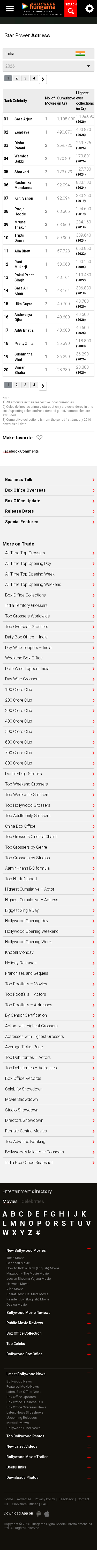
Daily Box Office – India (26, 637)
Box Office (24, 1333)
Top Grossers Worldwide (27, 616)
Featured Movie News (22, 1386)
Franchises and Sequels (26, 973)
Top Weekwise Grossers (27, 794)
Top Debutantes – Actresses (31, 1068)
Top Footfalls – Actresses (28, 1005)
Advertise (24, 1499)
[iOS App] (46, 1513)
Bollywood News (19, 1381)
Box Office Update (22, 501)
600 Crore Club (18, 742)
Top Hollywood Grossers (27, 805)
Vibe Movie (14, 1289)
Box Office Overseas (25, 490)
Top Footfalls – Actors (25, 994)
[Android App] (38, 1513)
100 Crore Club (18, 689)
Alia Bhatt (22, 251)
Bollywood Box (24, 1354)
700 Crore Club (18, 753)
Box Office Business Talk (24, 1402)
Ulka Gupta (23, 304)
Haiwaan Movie (17, 1284)
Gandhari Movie (18, 1263)
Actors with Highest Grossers (31, 1026)
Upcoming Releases (21, 1418)
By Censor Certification (26, 1015)
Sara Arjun (23, 119)
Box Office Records (23, 1078)
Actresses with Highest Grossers (34, 1036)
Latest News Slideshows (24, 1412)
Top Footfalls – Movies (26, 984)
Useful (16, 1467)
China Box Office (20, 826)
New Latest (22, 1446)
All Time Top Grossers (25, 553)
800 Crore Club (18, 763)
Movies (10, 1201)
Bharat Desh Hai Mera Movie (27, 1294)
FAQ (44, 1504)
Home (8, 1499)
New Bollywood (26, 1250)
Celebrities (32, 1201)
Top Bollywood (25, 1436)
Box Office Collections (25, 595)
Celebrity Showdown (23, 1089)
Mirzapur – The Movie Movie (27, 1273)
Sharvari (21, 172)
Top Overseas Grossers (26, 626)
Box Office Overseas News (26, 1407)
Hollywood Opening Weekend (31, 931)
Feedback (66, 1499)
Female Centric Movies (26, 1131)
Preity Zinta (24, 343)
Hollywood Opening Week (28, 942)
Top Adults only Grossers (27, 815)
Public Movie (24, 1323)
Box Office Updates (21, 1397)
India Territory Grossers (26, 605)
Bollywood (27, 1457)
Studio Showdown (21, 1110)
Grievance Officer (25, 1504)
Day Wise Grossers (22, 679)
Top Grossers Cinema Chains (31, 836)
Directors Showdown (24, 1120)
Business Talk (18, 479)
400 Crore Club (18, 721)
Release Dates (19, 511)
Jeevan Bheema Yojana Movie (28, 1278)
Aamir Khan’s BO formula (27, 868)
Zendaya (21, 132)
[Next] (43, 79)
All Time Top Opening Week (30, 574)
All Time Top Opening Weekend (33, 584)
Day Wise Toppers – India (28, 647)
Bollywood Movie (28, 1313)
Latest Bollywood (26, 1374)
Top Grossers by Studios (27, 858)
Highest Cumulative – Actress (31, 900)
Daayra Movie (16, 1304)
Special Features (21, 522)
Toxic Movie (15, 1258)
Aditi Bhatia (24, 330)
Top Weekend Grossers (26, 784)
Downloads (22, 1477)
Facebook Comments (21, 451)
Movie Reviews (17, 1423)
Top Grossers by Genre (26, 847)
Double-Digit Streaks (23, 774)
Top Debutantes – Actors (28, 1057)
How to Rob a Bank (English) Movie (32, 1268)
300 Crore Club (18, 710)
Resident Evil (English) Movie (27, 1299)
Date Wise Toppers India (27, 668)
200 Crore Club (18, 700)
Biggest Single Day (22, 910)
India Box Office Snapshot (29, 1162)
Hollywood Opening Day (26, 921)
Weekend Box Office (24, 658)
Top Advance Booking (25, 1141)
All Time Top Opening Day (28, 563)
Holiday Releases (20, 963)
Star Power (27, 35)
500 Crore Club (18, 731)
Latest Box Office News (23, 1392)
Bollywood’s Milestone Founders (34, 1152)
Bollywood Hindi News (23, 1428)
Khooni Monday (19, 952)
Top (15, 1344)
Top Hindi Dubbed (21, 879)
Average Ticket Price (24, 1047)
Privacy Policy (45, 1499)
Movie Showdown (21, 1099)
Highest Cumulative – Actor (29, 889)
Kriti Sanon (23, 198)
